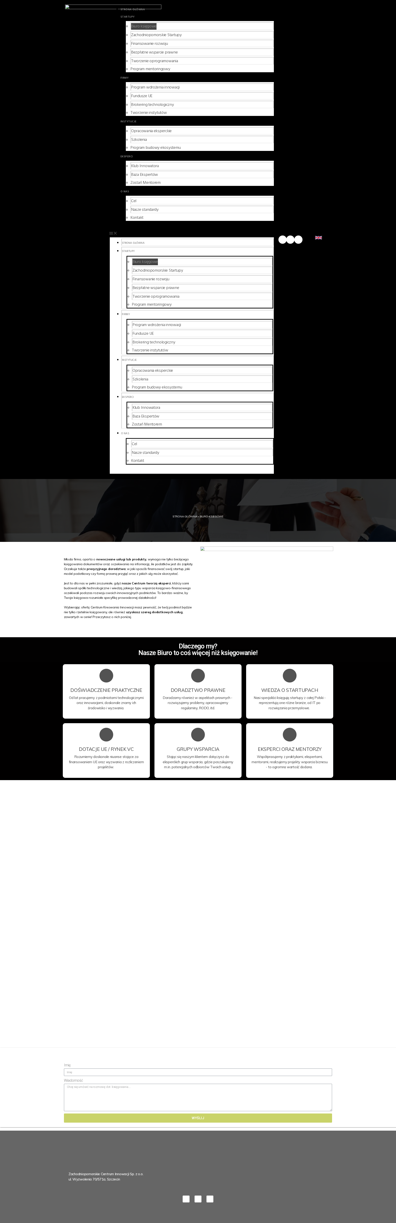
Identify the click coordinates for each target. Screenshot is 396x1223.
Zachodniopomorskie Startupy (156, 35)
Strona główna (133, 9)
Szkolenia (139, 139)
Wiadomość (73, 1080)
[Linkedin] (290, 240)
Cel (133, 201)
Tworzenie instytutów (148, 113)
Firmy (125, 78)
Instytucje (129, 121)
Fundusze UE (141, 96)
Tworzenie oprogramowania (154, 61)
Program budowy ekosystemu (155, 148)
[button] (192, 233)
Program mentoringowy (150, 69)
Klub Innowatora (145, 166)
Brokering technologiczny (152, 105)
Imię (67, 1065)
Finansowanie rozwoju (149, 43)
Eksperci (127, 156)
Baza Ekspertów (144, 174)
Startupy (128, 17)
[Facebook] (282, 240)
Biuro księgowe (144, 26)
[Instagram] (298, 240)
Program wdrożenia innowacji (155, 87)
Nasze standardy (145, 209)
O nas (125, 191)
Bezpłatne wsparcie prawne (154, 52)
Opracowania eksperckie (151, 131)
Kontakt (136, 217)
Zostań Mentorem (145, 182)
